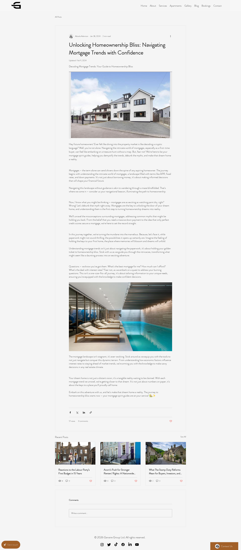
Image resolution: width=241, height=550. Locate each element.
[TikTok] (116, 544)
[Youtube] (137, 544)
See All (183, 436)
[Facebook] (123, 544)
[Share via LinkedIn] (84, 412)
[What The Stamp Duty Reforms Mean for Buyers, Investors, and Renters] (166, 453)
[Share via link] (90, 412)
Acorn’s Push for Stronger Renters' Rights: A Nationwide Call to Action (119, 471)
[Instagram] (102, 544)
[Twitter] (109, 544)
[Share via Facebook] (70, 412)
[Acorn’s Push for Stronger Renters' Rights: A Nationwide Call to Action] (120, 453)
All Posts (58, 17)
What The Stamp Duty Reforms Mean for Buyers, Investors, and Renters (164, 471)
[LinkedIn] (130, 544)
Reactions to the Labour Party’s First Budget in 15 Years (74, 471)
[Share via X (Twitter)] (77, 412)
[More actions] (170, 36)
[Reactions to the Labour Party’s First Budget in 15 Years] (75, 453)
